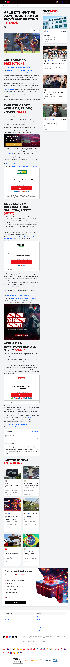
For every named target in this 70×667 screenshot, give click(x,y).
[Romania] (11, 653)
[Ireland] (51, 649)
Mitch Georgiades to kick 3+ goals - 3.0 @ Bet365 (24, 166)
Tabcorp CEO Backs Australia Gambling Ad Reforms (54, 34)
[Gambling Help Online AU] (17, 660)
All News (45, 134)
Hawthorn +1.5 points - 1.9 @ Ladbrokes (18, 73)
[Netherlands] (61, 649)
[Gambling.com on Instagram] (13, 641)
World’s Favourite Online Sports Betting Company (21, 181)
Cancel (34, 438)
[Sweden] (18, 653)
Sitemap (38, 630)
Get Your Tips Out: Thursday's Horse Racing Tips (11, 553)
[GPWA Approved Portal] (55, 660)
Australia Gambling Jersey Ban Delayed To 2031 (54, 64)
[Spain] (14, 653)
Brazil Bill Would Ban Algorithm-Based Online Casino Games (30, 553)
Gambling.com (5, 8)
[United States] (21, 653)
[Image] (22, 140)
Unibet (15, 293)
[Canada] (24, 649)
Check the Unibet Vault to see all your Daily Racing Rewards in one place (21, 255)
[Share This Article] (31, 30)
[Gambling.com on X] (4, 641)
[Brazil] (21, 649)
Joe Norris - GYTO (11, 549)
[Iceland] (41, 649)
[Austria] (11, 649)
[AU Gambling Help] (31, 660)
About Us (39, 616)
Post (37, 438)
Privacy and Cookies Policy (39, 644)
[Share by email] (34, 30)
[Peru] (8, 653)
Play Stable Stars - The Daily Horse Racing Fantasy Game (31, 517)
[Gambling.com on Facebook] (10, 641)
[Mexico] (58, 649)
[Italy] (55, 649)
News (11, 8)
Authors (38, 619)
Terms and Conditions (26, 644)
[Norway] (4, 653)
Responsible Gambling (41, 627)
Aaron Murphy (15, 27)
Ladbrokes (29, 417)
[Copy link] (38, 30)
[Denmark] (31, 649)
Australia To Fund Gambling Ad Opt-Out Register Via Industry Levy (54, 122)
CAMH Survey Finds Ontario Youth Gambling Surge (11, 485)
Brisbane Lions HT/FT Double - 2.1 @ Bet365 (19, 70)
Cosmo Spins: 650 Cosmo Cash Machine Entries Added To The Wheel (11, 517)
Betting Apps (7, 619)
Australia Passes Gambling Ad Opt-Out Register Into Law (54, 93)
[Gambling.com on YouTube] (7, 641)
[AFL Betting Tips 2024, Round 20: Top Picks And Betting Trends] (8, 649)
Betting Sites (7, 616)
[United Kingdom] (4, 649)
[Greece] (38, 649)
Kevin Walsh (10, 513)
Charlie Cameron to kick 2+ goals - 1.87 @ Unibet (23, 298)
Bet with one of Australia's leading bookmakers (21, 388)
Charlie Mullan (11, 481)
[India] (48, 649)
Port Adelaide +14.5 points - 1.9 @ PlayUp (18, 67)
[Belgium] (14, 649)
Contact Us (39, 622)
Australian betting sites (9, 89)
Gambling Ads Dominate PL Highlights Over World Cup (31, 484)
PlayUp (11, 153)
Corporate (39, 625)
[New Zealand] (65, 649)
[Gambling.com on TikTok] (16, 641)
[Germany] (34, 649)
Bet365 (30, 284)
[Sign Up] (57, 2)
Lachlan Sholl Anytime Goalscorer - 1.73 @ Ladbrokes (25, 426)
